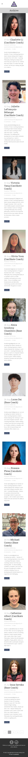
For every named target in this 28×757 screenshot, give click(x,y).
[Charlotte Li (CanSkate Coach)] (14, 24)
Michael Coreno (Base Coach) (11, 542)
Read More (7, 71)
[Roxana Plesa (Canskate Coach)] (14, 453)
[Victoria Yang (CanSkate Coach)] (14, 168)
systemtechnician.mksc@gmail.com (13, 47)
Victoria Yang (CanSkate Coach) (13, 185)
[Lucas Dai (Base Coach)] (14, 384)
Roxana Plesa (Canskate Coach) (13, 471)
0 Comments (7, 49)
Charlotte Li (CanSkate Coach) (13, 41)
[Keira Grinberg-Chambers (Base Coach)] (14, 310)
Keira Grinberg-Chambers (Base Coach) (13, 329)
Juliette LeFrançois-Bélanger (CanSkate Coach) (13, 111)
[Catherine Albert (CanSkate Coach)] (14, 598)
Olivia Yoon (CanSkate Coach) (14, 258)
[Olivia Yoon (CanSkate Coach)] (14, 241)
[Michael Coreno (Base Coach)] (14, 524)
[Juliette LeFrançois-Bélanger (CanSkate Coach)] (14, 91)
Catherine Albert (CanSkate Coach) (13, 616)
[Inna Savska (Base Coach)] (14, 669)
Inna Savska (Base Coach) (14, 686)
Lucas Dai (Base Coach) (13, 401)
